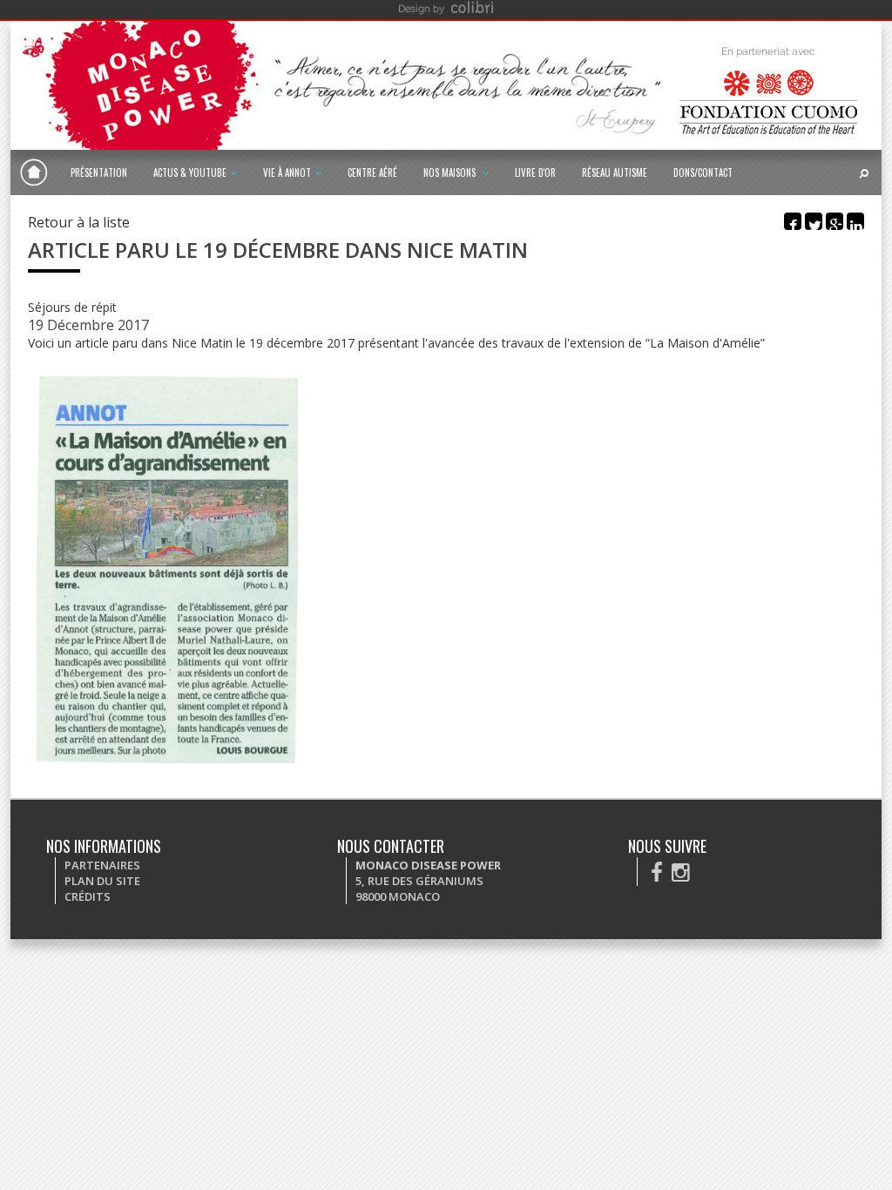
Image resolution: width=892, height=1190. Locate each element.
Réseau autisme (614, 172)
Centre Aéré (372, 172)
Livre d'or (535, 172)
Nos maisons (450, 172)
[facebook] (657, 871)
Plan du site (102, 881)
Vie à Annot (287, 172)
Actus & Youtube (189, 172)
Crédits (87, 896)
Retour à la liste (79, 222)
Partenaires (102, 865)
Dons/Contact (703, 172)
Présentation (99, 172)
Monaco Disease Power (34, 172)
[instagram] (681, 871)
